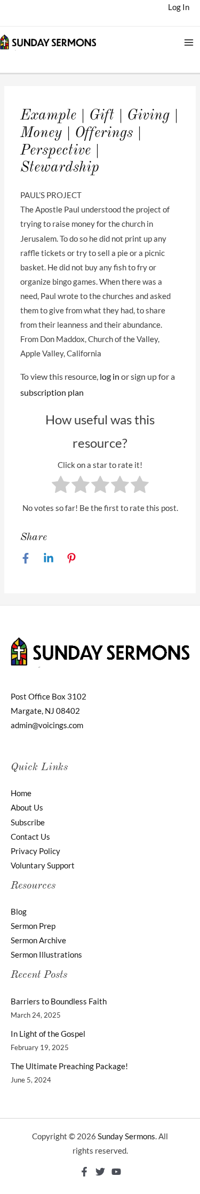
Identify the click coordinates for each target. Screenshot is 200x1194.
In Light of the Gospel (48, 1033)
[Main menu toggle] (189, 42)
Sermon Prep (33, 926)
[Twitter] (100, 1171)
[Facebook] (25, 557)
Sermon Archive (38, 940)
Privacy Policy (35, 851)
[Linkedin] (48, 557)
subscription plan (52, 392)
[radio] (61, 486)
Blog (19, 911)
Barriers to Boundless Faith (59, 1001)
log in (109, 376)
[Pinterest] (71, 557)
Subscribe (28, 822)
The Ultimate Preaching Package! (69, 1066)
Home (21, 793)
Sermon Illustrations (46, 954)
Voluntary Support (43, 865)
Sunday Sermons (126, 1136)
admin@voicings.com (47, 725)
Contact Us (30, 836)
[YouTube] (116, 1171)
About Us (27, 807)
